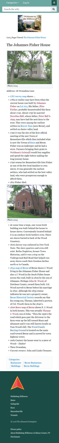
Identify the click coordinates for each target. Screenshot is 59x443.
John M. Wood (36, 281)
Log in (26, 2)
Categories (11, 2)
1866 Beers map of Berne (22, 307)
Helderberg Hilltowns (19, 396)
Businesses (16, 362)
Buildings (15, 366)
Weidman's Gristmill (20, 152)
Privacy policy (16, 429)
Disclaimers (15, 437)
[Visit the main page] (29, 23)
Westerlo (14, 415)
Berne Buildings (31, 366)
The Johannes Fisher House (35, 38)
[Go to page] (54, 9)
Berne (13, 400)
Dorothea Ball (17, 116)
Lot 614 (23, 106)
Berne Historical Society (22, 297)
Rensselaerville (17, 411)
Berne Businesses (33, 362)
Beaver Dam (27, 126)
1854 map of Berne (19, 268)
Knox (32, 142)
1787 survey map (18, 96)
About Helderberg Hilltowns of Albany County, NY (30, 433)
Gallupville (15, 404)
